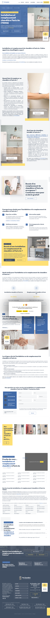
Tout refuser (25, 311)
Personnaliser (31, 311)
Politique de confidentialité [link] (25, 313)
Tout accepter (19, 311)
